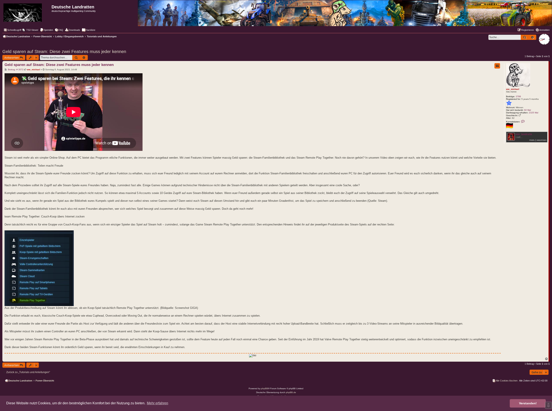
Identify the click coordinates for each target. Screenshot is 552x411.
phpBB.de (291, 392)
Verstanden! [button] (528, 403)
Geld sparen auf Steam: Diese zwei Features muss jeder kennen (64, 51)
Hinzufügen (541, 140)
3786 (518, 96)
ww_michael (512, 89)
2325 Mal (533, 112)
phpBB (264, 388)
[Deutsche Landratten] (26, 11)
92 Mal (527, 110)
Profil (532, 140)
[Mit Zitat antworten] (497, 65)
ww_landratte (524, 134)
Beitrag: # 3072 (15, 69)
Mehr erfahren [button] (157, 403)
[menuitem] (30, 30)
